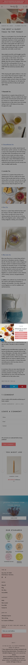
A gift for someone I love (21, 338)
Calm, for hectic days (21, 332)
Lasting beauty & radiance (21, 336)
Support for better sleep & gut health (21, 334)
